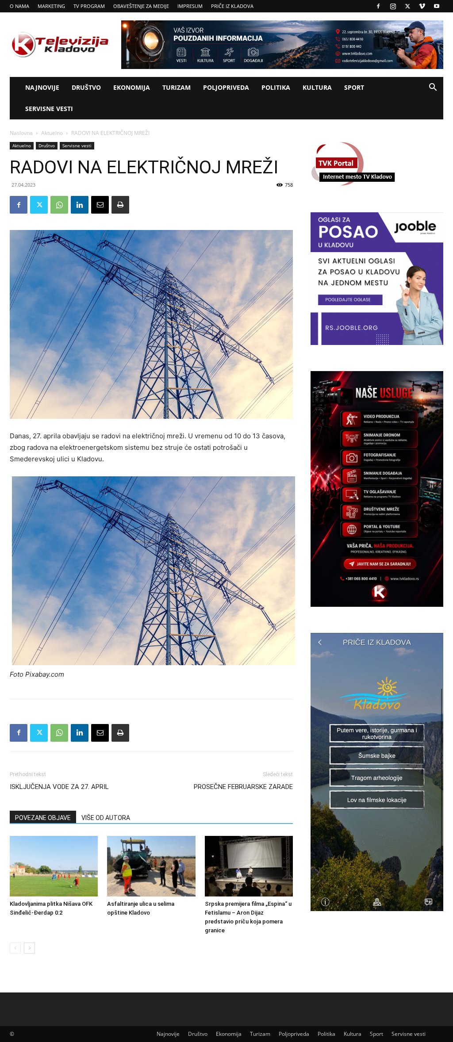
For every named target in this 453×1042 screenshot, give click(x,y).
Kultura (317, 87)
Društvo (86, 87)
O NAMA (19, 6)
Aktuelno (52, 133)
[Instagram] (392, 6)
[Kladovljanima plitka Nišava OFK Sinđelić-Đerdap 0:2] (54, 866)
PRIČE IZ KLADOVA (232, 6)
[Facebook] (378, 6)
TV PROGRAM (89, 6)
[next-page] (29, 948)
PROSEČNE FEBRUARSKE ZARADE (243, 787)
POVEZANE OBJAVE (43, 817)
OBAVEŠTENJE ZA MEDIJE (141, 6)
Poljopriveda (226, 87)
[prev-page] (15, 948)
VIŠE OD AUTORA (105, 817)
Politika (275, 87)
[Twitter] (407, 6)
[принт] (120, 205)
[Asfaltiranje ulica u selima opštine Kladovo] (151, 866)
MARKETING (51, 6)
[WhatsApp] (59, 205)
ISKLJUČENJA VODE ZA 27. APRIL (59, 787)
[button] (432, 88)
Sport (354, 87)
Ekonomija (131, 87)
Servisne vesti (49, 108)
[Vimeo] (422, 6)
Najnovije (42, 87)
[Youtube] (436, 6)
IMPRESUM (190, 6)
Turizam (176, 87)
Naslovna (21, 133)
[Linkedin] (79, 205)
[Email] (100, 205)
